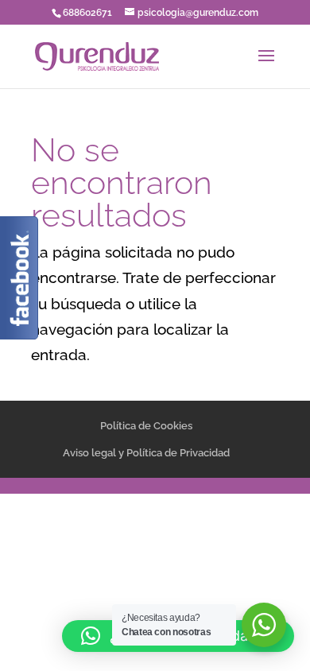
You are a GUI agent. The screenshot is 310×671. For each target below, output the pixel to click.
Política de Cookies (146, 426)
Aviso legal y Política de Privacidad (146, 453)
